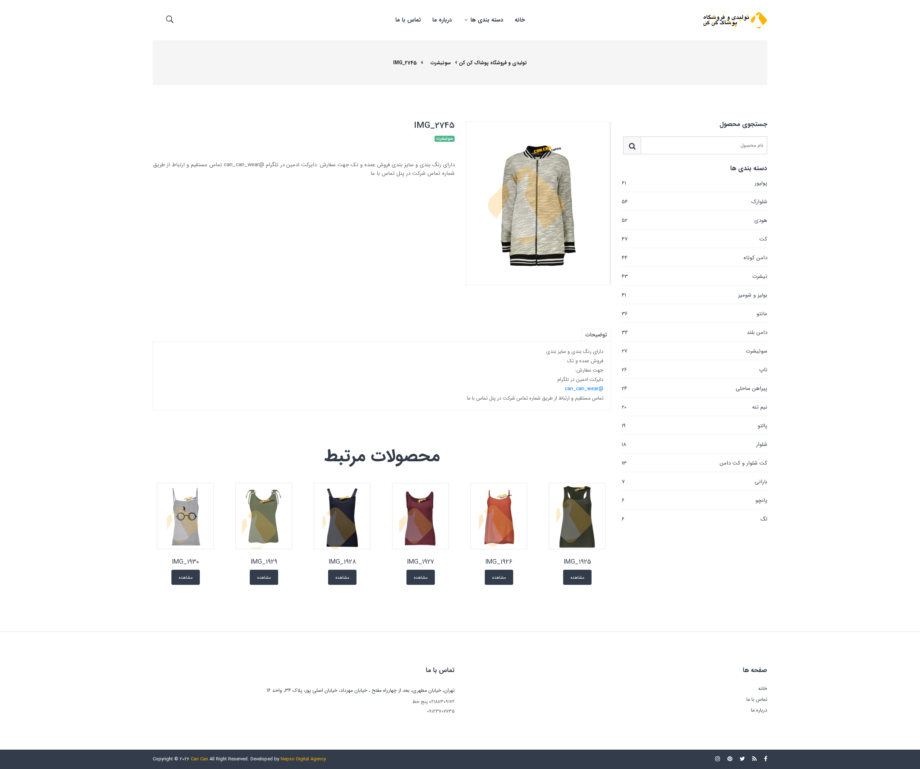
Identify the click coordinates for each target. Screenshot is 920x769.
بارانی (694, 481)
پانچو (694, 500)
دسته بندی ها (486, 19)
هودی (694, 220)
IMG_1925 (577, 562)
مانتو (694, 313)
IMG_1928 (342, 562)
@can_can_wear (584, 389)
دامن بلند (694, 332)
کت (694, 239)
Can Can (199, 759)
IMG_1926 (498, 562)
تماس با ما (408, 19)
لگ (694, 518)
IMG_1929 (263, 562)
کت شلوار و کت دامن (694, 463)
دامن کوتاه (694, 257)
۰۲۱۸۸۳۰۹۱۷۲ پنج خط (434, 701)
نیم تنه (694, 407)
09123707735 (441, 711)
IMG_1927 (420, 562)
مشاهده (577, 577)
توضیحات (596, 335)
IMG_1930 (185, 562)
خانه (520, 19)
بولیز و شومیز (694, 295)
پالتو (694, 425)
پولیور (694, 183)
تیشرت (694, 276)
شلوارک (694, 201)
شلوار (694, 444)
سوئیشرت (694, 351)
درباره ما (442, 19)
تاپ (694, 369)
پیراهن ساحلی (694, 388)
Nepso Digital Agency (303, 759)
